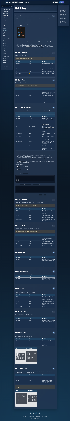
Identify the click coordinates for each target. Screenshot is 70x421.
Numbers (4, 40)
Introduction (5, 33)
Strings (4, 48)
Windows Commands (7, 56)
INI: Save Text (62, 11)
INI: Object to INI (63, 24)
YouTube (4, 58)
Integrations (5, 13)
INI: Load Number (63, 14)
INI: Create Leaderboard (64, 13)
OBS (4, 41)
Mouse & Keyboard (6, 38)
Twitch (5, 51)
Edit (54, 16)
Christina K (35, 418)
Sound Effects (5, 45)
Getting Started (6, 9)
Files (4, 25)
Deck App (5, 23)
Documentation (15, 2)
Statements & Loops (7, 46)
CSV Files (5, 27)
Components (6, 11)
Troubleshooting (6, 66)
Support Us (27, 2)
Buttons (4, 20)
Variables (4, 53)
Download (61, 2)
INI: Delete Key (62, 17)
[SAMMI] (7, 2)
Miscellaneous (5, 37)
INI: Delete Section (63, 18)
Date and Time (5, 22)
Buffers (4, 18)
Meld (4, 35)
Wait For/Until (5, 54)
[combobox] (7, 6)
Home (10, 2)
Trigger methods (6, 50)
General (4, 28)
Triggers (5, 60)
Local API (5, 62)
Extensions (21, 2)
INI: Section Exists (63, 21)
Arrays (4, 17)
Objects (4, 43)
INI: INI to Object (63, 22)
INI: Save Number (63, 10)
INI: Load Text (62, 15)
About (4, 68)
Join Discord (55, 2)
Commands (5, 15)
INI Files (4, 30)
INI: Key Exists (62, 19)
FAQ (4, 64)
